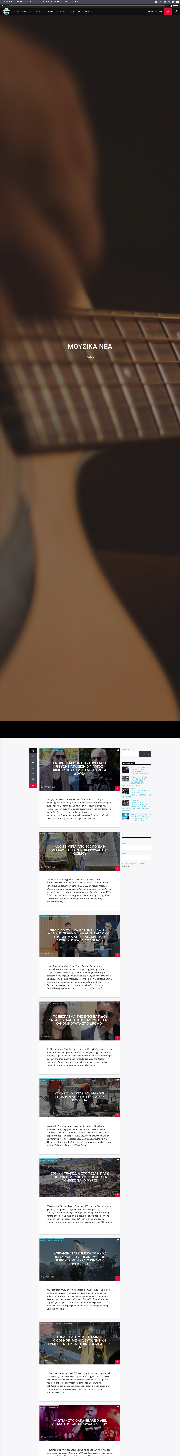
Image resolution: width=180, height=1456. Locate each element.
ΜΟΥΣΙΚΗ (77, 11)
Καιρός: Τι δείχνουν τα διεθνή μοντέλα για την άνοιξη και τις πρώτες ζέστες (141, 869)
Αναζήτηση (125, 801)
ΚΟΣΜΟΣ (43, 885)
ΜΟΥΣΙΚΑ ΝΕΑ (57, 801)
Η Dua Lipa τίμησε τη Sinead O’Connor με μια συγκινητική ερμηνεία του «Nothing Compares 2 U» (79, 1393)
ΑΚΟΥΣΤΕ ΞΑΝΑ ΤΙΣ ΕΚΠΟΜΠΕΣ (52, 1)
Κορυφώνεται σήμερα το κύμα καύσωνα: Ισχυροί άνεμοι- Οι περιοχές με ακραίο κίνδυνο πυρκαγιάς (80, 1310)
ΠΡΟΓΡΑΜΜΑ (24, 1)
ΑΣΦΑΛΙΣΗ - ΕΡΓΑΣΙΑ (47, 1132)
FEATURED (43, 1375)
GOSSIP (42, 801)
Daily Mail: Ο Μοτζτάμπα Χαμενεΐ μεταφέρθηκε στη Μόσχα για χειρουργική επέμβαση (136, 844)
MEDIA (49, 801)
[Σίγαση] (171, 6)
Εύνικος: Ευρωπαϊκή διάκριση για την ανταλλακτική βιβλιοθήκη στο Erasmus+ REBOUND (135, 833)
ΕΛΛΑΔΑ (55, 968)
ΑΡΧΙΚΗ (8, 1)
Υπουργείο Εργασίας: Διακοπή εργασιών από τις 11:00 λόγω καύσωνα (80, 1148)
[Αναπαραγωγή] (3, 6)
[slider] (176, 6)
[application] (90, 6)
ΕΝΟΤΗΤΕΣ (63, 11)
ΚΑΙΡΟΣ (50, 1292)
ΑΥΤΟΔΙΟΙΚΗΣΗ (45, 968)
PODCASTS (89, 11)
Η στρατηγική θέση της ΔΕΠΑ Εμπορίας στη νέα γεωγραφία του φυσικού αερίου (139, 822)
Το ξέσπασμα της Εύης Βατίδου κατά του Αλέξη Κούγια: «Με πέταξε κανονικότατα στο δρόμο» (80, 1071)
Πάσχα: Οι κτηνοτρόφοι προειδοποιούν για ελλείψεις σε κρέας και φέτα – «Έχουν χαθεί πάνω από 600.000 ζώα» (136, 857)
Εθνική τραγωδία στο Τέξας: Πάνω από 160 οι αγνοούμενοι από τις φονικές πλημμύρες (80, 1228)
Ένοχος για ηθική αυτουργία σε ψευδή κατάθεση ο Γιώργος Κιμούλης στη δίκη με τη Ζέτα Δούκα (80, 820)
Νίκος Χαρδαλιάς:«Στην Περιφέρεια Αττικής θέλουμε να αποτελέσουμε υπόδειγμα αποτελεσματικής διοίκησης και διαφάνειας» (79, 986)
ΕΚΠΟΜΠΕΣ (36, 11)
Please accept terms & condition (135, 915)
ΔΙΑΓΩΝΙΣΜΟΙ (81, 1)
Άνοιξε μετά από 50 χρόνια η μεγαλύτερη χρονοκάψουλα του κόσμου (79, 901)
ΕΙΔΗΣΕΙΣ (50, 11)
